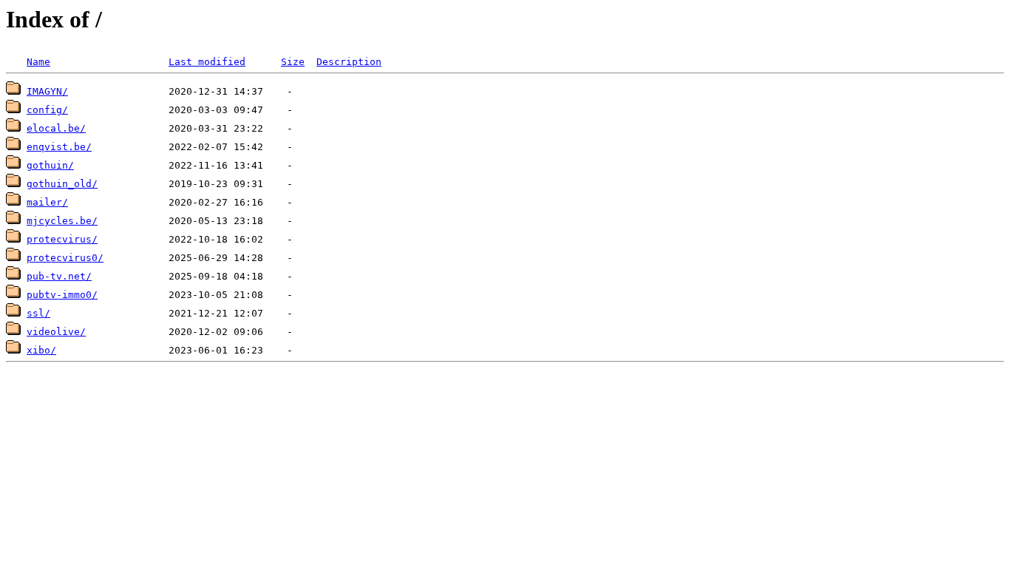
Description (349, 61)
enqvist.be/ (59, 146)
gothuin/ (50, 165)
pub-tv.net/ (59, 276)
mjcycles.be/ (62, 220)
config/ (47, 109)
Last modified (207, 61)
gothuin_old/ (62, 183)
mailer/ (47, 202)
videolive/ (56, 331)
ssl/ (38, 313)
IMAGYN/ (47, 91)
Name (38, 61)
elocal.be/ (56, 128)
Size (293, 61)
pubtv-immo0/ (62, 294)
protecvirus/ (62, 239)
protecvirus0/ (65, 257)
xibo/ (41, 350)
